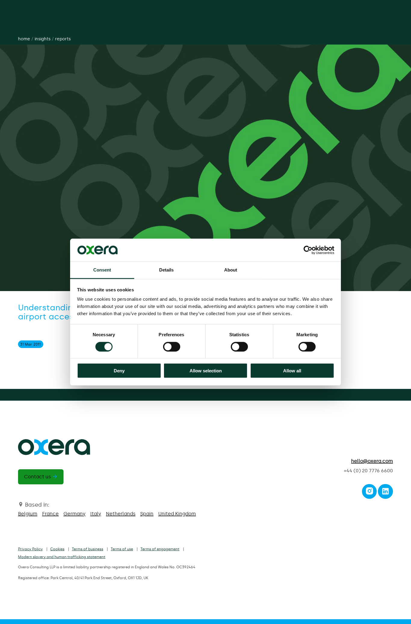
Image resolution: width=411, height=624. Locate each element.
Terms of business (87, 549)
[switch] (171, 346)
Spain (146, 514)
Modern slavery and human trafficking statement (61, 557)
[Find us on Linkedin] (385, 493)
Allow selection (206, 370)
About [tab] (230, 269)
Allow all (292, 370)
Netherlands (120, 514)
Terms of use (122, 549)
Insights (43, 39)
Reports (63, 39)
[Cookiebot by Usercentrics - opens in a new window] (308, 250)
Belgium (27, 514)
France (50, 514)
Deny (119, 370)
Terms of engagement (160, 549)
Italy (95, 514)
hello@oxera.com (372, 461)
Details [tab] (166, 269)
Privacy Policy (30, 549)
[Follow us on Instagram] (369, 493)
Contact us (37, 477)
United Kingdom (177, 514)
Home (24, 39)
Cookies (57, 549)
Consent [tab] (102, 269)
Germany (74, 514)
